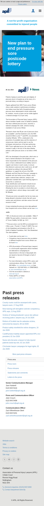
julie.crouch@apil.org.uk (15, 403)
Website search (8, 441)
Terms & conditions (10, 448)
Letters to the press (15, 377)
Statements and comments (18, 373)
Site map (6, 454)
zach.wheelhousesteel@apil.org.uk (19, 416)
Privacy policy (22, 4)
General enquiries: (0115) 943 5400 (18, 487)
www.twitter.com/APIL (16, 278)
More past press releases (22, 354)
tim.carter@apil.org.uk (24, 265)
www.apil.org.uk (14, 274)
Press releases (13, 368)
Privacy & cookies (9, 451)
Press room (12, 364)
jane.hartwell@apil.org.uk (18, 269)
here (36, 208)
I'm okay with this (37, 1)
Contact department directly (14, 490)
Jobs (4, 444)
